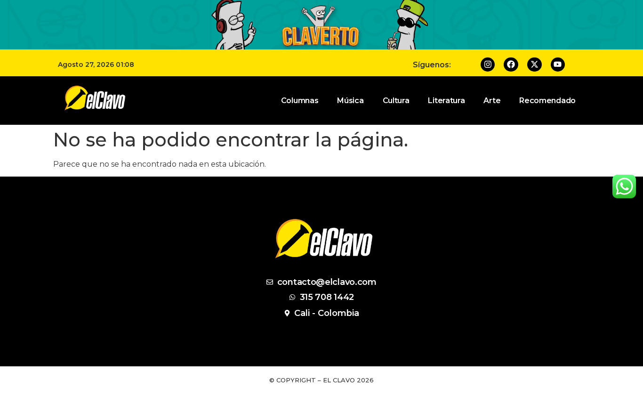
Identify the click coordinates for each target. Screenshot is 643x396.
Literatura (446, 100)
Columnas (300, 100)
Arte (491, 100)
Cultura (396, 100)
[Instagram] (488, 64)
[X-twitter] (534, 64)
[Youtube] (558, 64)
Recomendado (547, 100)
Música (350, 100)
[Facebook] (511, 64)
